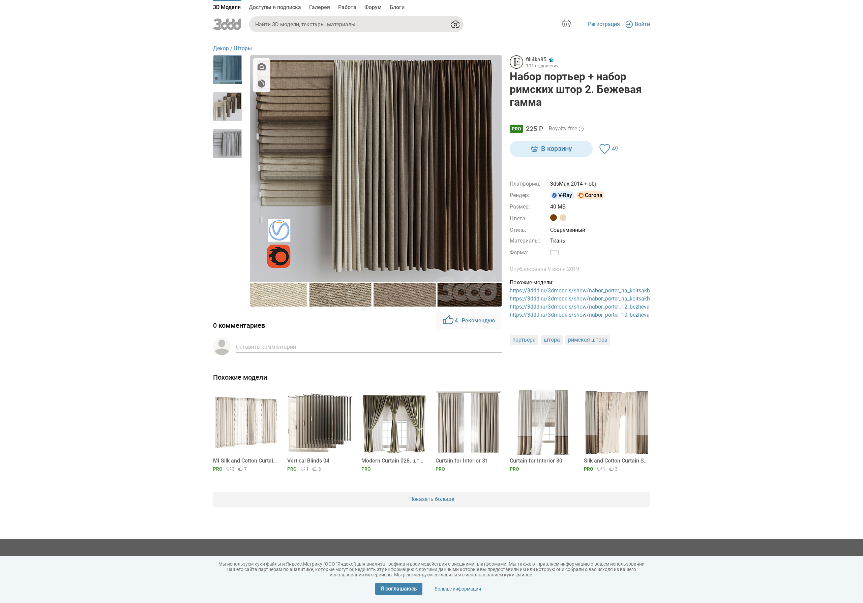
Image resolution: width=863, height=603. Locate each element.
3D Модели (227, 7)
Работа (347, 7)
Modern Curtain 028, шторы (393, 460)
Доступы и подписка (275, 7)
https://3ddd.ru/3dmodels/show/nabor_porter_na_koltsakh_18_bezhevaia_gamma (608, 290)
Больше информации (458, 589)
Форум (373, 7)
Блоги (397, 7)
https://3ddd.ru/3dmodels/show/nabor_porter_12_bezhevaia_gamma (592, 307)
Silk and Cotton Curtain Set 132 (616, 460)
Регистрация (604, 24)
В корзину (556, 149)
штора (552, 340)
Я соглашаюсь (399, 588)
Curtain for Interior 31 (462, 460)
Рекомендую (475, 320)
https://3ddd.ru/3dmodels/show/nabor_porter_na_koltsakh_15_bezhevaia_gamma (608, 298)
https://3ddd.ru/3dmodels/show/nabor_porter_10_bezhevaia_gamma (592, 315)
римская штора (587, 340)
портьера (524, 340)
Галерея (319, 7)
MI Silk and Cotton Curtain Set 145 (245, 460)
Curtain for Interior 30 (536, 460)
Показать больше (431, 499)
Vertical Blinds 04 (308, 460)
